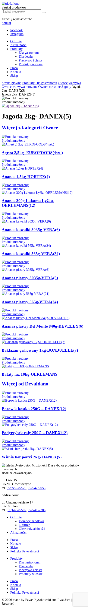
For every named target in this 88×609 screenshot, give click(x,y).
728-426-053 (36, 488)
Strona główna (11, 83)
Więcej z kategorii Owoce (30, 127)
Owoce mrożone (49, 86)
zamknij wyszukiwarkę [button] (17, 19)
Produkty (16, 49)
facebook (16, 30)
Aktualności (18, 45)
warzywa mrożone (24, 86)
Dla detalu (26, 56)
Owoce (63, 83)
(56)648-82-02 (16, 510)
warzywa (75, 83)
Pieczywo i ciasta (30, 60)
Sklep (14, 75)
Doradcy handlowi (31, 521)
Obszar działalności (32, 529)
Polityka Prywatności (24, 551)
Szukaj (6, 23)
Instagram (16, 34)
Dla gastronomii (29, 52)
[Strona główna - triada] (10, 3)
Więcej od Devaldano (25, 384)
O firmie (16, 41)
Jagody (66, 86)
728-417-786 (36, 510)
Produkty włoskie (31, 64)
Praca (14, 68)
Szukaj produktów (14, 7)
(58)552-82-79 (16, 488)
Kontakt (15, 72)
